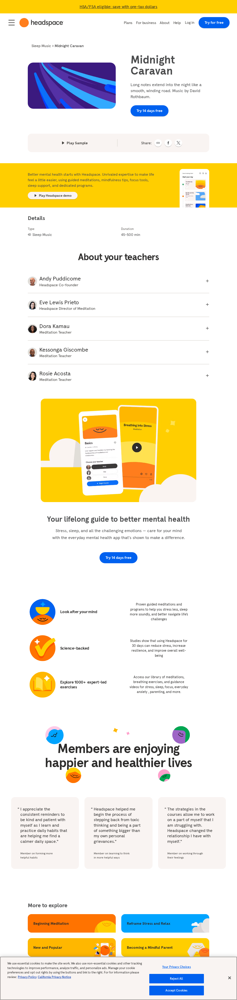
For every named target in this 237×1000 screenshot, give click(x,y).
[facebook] (168, 143)
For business (146, 22)
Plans (128, 22)
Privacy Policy (27, 977)
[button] (158, 143)
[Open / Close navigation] (11, 22)
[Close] (230, 978)
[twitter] (178, 143)
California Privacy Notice (54, 977)
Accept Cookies (176, 990)
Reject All (176, 979)
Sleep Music (41, 45)
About (164, 22)
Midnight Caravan (69, 45)
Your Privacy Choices (176, 967)
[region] (118, 978)
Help (177, 22)
